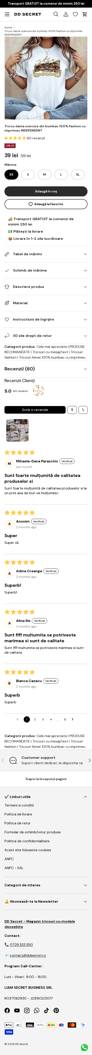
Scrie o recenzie (35, 409)
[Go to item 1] (17, 430)
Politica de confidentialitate (27, 841)
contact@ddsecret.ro (28, 955)
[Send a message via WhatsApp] (84, 1047)
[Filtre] (72, 410)
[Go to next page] (73, 719)
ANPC (9, 859)
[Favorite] (75, 14)
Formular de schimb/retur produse (32, 832)
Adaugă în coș (46, 191)
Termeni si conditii (19, 805)
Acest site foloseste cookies (27, 850)
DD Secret (21, 1044)
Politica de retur (17, 823)
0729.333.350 (21, 944)
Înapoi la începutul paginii (46, 779)
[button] (15, 138)
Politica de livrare (18, 814)
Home (8, 27)
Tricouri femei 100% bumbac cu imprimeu (52, 357)
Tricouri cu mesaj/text (50, 352)
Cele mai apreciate (52, 346)
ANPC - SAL (13, 868)
